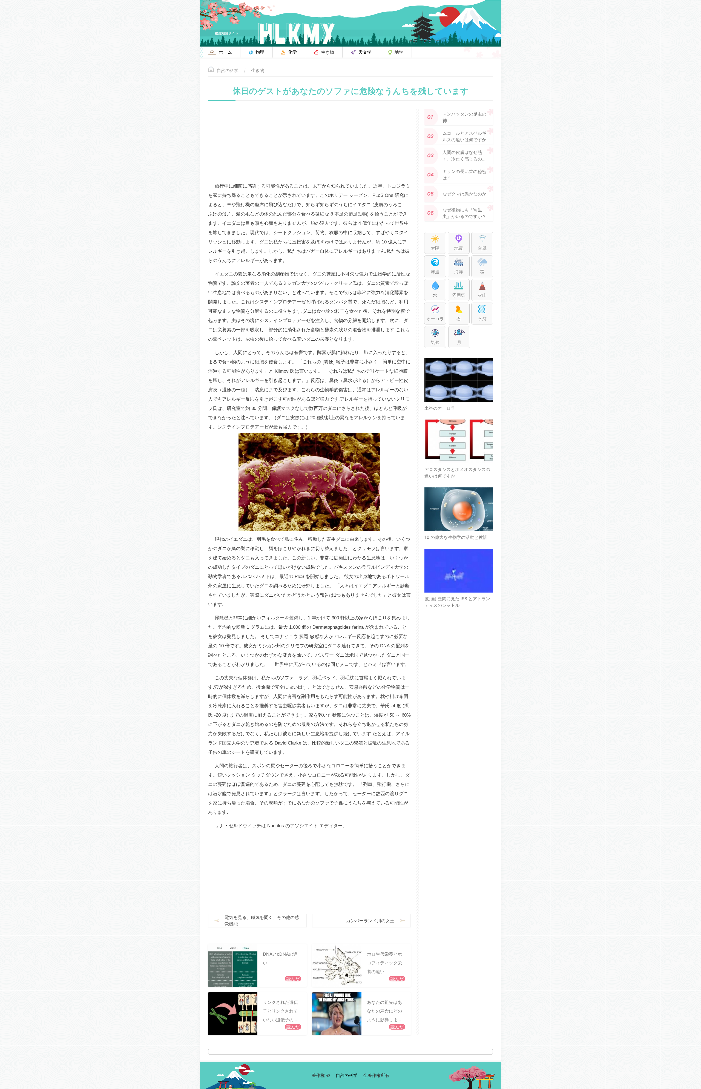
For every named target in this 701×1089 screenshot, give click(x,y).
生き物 (257, 70)
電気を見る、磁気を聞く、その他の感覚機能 (262, 921)
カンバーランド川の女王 (370, 920)
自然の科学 (228, 70)
